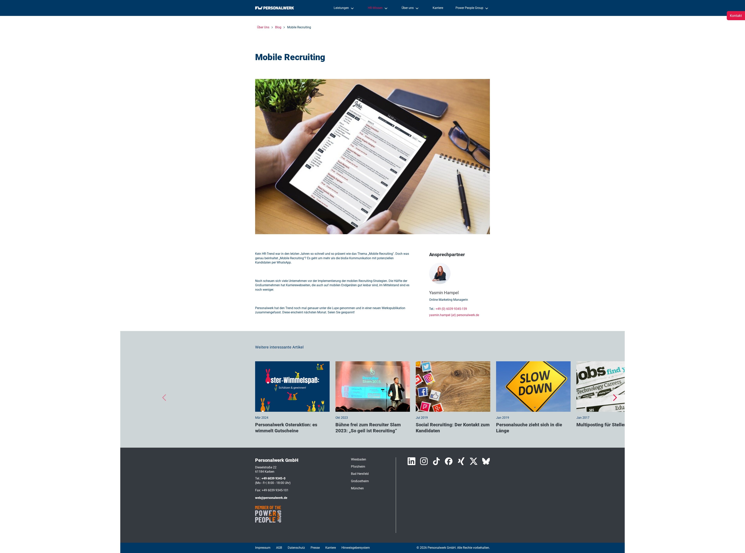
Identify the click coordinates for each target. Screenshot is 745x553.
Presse (315, 548)
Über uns (408, 8)
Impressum (262, 548)
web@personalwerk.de (271, 498)
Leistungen (342, 8)
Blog (278, 27)
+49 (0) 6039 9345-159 (451, 309)
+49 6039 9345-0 (273, 478)
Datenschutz (296, 548)
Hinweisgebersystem (355, 548)
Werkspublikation (393, 308)
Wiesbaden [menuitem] (358, 459)
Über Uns (263, 27)
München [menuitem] (357, 488)
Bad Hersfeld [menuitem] (360, 474)
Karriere (438, 8)
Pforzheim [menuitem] (358, 466)
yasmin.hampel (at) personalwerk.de (454, 315)
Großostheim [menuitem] (360, 481)
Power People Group (470, 8)
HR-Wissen (375, 8)
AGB (279, 548)
